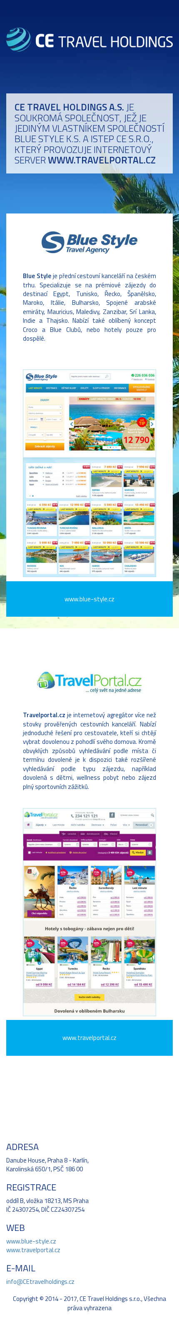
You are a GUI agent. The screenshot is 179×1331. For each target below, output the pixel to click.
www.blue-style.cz (31, 1241)
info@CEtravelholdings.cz (40, 1281)
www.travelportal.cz (33, 1250)
